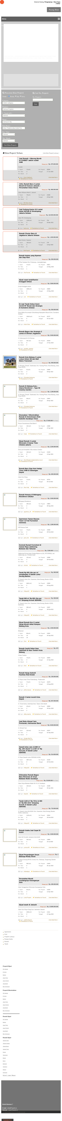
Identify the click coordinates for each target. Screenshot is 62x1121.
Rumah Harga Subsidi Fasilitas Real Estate (27, 674)
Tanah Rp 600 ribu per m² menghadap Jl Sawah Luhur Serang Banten (29, 574)
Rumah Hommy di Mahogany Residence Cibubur (30, 495)
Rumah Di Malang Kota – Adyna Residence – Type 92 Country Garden (29, 388)
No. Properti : (37, 97)
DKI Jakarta (5, 969)
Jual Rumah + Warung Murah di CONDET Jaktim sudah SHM (28, 53)
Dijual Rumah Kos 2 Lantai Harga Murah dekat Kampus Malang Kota (29, 624)
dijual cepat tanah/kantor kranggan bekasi (28, 281)
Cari (35, 104)
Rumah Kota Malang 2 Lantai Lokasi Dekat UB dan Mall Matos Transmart (30, 359)
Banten (4, 975)
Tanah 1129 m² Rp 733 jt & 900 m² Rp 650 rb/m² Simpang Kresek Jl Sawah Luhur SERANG (30, 803)
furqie (25, 434)
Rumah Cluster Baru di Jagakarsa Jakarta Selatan (29, 234)
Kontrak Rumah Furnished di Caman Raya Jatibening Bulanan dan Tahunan (30, 547)
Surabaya (5, 1066)
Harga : (4, 119)
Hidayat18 (26, 591)
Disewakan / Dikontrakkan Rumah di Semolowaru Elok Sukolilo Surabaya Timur (29, 417)
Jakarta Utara (6, 1040)
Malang (4, 1069)
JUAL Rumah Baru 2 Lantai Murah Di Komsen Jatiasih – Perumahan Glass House (30, 186)
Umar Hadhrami (28, 177)
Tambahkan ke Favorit (26, 178)
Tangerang (5, 1055)
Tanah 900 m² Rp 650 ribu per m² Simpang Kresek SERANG (30, 599)
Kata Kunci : (6, 126)
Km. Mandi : (7, 138)
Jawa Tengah (6, 980)
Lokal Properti (27, 897)
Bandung (5, 1063)
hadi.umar (26, 228)
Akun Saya (56, 2)
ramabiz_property (28, 348)
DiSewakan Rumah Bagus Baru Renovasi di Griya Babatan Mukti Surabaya (29, 777)
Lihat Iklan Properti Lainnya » (51, 153)
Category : (5, 100)
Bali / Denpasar (6, 986)
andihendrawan (28, 920)
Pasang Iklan (54, 9)
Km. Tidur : (6, 132)
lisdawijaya (27, 871)
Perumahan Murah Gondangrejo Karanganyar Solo (29, 880)
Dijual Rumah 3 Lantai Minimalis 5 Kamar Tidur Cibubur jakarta (28, 443)
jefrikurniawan (27, 690)
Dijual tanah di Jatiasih (28, 905)
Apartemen (7, 932)
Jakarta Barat (6, 1046)
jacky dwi (26, 537)
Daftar (58, 3)
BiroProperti (27, 250)
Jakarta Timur (6, 1049)
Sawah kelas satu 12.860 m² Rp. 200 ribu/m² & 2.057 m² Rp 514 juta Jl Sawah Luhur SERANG (30, 749)
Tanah (6, 944)
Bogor (4, 1061)
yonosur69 (26, 847)
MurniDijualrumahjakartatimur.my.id (33, 460)
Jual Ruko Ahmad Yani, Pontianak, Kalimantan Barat (30, 722)
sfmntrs (26, 565)
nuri (25, 296)
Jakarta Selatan (6, 1043)
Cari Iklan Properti (10, 145)
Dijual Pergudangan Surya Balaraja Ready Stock (29, 855)
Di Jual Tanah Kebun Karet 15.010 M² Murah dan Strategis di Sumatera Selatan (30, 306)
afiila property (27, 714)
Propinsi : (5, 107)
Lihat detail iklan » (53, 177)
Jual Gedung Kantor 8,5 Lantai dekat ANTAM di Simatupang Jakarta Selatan (31, 211)
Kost (5, 934)
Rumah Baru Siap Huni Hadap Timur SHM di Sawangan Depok (30, 470)
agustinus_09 (27, 511)
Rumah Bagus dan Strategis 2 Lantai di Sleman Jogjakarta (30, 332)
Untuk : (4, 96)
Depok (4, 1052)
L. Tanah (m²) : (7, 113)
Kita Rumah (27, 272)
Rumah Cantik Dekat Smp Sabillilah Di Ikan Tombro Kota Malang (30, 650)
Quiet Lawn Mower (9, 1075)
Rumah (6, 941)
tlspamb (26, 793)
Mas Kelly (26, 487)
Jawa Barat (5, 983)
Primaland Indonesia (29, 377)
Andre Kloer (27, 324)
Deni (25, 641)
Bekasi (4, 1058)
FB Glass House (28, 203)
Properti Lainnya (9, 936)
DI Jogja (4, 972)
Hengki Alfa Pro (28, 738)
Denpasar (5, 1072)
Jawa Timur (5, 977)
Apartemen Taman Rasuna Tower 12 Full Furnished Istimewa (29, 520)
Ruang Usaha (8, 939)
